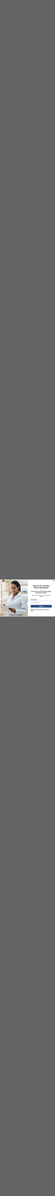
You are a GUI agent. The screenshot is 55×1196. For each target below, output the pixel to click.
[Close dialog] (53, 581)
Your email (33, 599)
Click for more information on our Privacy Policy (40, 610)
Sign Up (41, 606)
